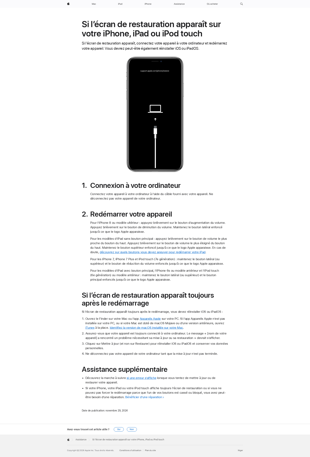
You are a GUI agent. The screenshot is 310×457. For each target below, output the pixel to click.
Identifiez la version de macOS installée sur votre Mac (146, 327)
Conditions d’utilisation (130, 450)
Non (132, 429)
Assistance (81, 439)
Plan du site (150, 450)
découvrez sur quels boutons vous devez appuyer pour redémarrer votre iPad (152, 252)
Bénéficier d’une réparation (143, 397)
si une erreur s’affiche (141, 378)
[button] (241, 4)
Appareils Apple (150, 318)
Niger (240, 450)
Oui (119, 429)
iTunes (90, 327)
